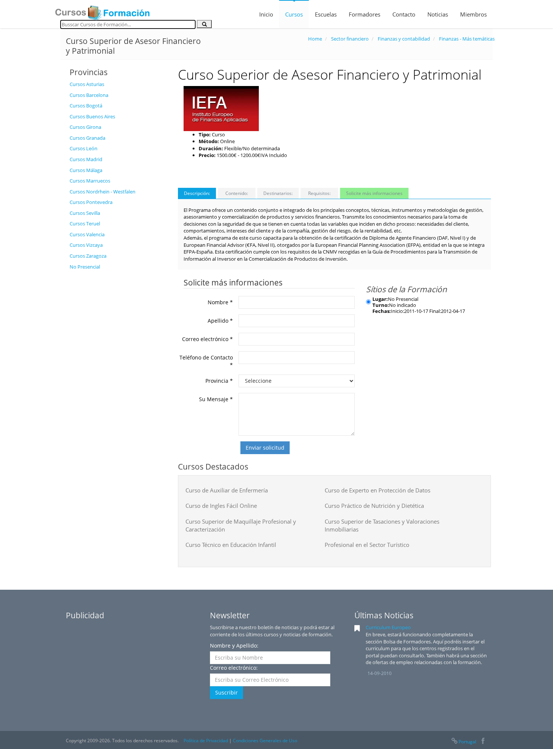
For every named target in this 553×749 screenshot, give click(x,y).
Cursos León (83, 148)
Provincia (219, 380)
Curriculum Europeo (388, 627)
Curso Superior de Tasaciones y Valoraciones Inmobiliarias (382, 525)
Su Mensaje (216, 399)
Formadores (364, 14)
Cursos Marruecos (90, 180)
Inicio (266, 14)
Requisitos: (319, 193)
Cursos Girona (85, 127)
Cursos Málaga (86, 170)
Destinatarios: (278, 193)
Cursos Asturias (87, 84)
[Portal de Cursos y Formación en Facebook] (483, 741)
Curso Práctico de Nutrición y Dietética (374, 505)
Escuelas (326, 14)
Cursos (294, 14)
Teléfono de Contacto (206, 361)
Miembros (473, 14)
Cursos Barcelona (89, 95)
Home (315, 38)
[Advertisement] (118, 386)
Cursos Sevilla (85, 213)
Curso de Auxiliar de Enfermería (226, 490)
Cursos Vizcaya (86, 245)
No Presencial (85, 266)
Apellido (220, 320)
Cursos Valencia (87, 234)
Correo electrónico (207, 339)
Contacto (403, 14)
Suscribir (226, 692)
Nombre (220, 302)
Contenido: (236, 193)
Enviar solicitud (265, 447)
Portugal (467, 741)
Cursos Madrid (86, 159)
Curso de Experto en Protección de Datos (377, 490)
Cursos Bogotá (86, 105)
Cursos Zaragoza (88, 255)
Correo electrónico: (234, 667)
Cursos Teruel (85, 223)
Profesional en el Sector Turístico (367, 544)
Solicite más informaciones (374, 193)
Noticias (437, 14)
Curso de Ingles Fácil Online (221, 505)
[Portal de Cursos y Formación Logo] (102, 10)
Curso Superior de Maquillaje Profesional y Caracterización (240, 525)
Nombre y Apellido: (234, 645)
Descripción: (197, 193)
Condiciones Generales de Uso (265, 740)
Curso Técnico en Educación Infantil (230, 544)
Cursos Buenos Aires (92, 116)
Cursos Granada (87, 137)
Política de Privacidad (206, 740)
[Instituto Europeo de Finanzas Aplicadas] (221, 107)
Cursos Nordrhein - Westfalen (102, 191)
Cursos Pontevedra (91, 202)
